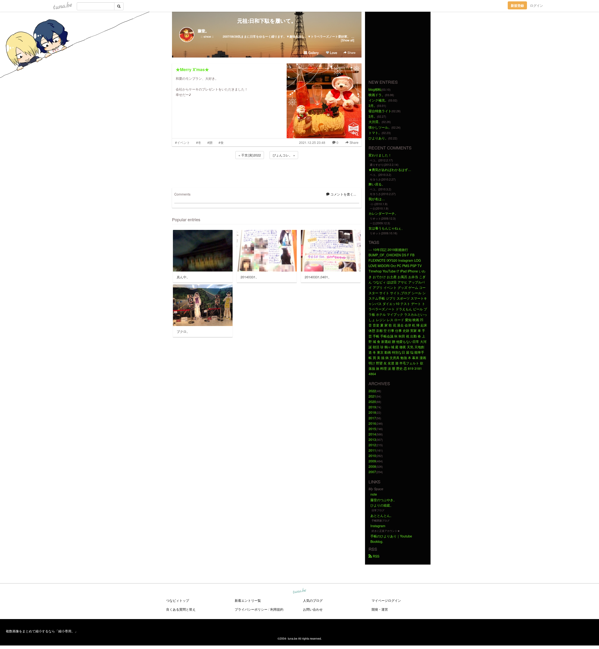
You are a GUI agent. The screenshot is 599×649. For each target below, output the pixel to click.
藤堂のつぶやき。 (383, 499)
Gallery (313, 52)
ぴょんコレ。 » (284, 155)
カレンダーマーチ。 (383, 213)
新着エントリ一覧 (248, 600)
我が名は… (377, 198)
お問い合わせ (313, 609)
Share (351, 52)
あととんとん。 (381, 515)
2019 (372, 407)
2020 (372, 401)
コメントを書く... (342, 194)
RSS (375, 556)
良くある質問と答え (181, 609)
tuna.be (299, 591)
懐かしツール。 (380, 127)
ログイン (536, 5)
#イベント (182, 142)
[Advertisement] (267, 172)
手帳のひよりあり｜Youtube (391, 536)
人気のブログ (313, 600)
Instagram (377, 525)
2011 (372, 450)
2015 (372, 428)
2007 (372, 471)
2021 (372, 396)
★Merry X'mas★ (192, 69)
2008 (372, 466)
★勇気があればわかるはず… (390, 169)
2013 (372, 439)
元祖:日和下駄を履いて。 (266, 20)
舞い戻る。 (377, 184)
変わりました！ (380, 155)
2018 (372, 412)
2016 (372, 423)
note (373, 494)
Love (333, 52)
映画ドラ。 (377, 94)
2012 (372, 444)
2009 (372, 461)
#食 (221, 142)
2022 (372, 390)
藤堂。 (203, 30)
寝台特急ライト (380, 111)
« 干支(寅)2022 (249, 155)
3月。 (373, 105)
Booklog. (376, 541)
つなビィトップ (177, 600)
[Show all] (347, 40)
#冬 (198, 142)
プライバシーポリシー (251, 609)
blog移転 (375, 89)
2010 (372, 455)
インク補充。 (378, 100)
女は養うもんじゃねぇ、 (387, 228)
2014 (372, 434)
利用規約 (276, 609)
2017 (372, 418)
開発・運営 (380, 609)
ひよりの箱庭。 (381, 505)
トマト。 (375, 132)
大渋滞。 (375, 121)
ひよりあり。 (378, 138)
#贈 (209, 142)
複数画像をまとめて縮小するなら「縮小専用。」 (42, 631)
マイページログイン (386, 600)
